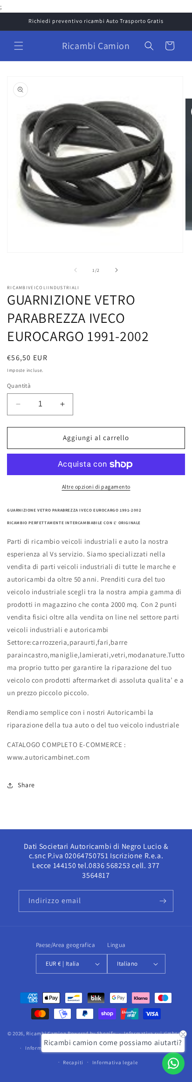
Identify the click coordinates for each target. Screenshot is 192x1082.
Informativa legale (115, 1062)
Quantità (19, 386)
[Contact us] (173, 1063)
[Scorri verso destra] (116, 270)
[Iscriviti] (162, 901)
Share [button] (26, 785)
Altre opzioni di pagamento (96, 486)
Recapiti (73, 1062)
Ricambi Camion (46, 1033)
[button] (18, 46)
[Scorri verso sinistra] (75, 270)
